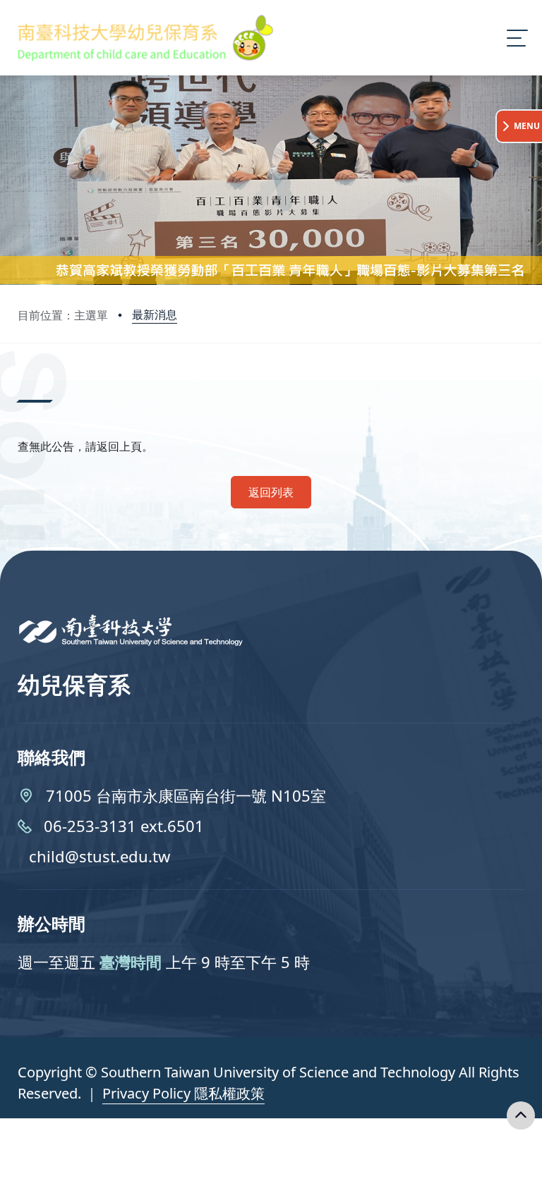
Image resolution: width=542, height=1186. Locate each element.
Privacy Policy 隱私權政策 (183, 1093)
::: (21, 383)
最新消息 (154, 314)
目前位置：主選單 (63, 315)
